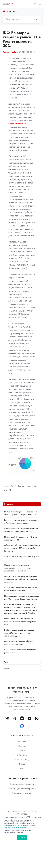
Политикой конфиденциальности (15, 827)
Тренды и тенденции (27, 486)
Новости (22, 746)
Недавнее (8, 504)
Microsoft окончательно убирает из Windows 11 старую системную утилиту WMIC (20, 621)
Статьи (22, 750)
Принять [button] (22, 837)
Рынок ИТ (7, 490)
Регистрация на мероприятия (22, 788)
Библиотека (22, 755)
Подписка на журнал (22, 793)
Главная (22, 741)
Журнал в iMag (22, 759)
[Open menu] (40, 4)
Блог (22, 768)
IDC (11, 486)
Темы (6, 662)
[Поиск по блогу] (37, 19)
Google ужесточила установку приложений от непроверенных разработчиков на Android (17, 568)
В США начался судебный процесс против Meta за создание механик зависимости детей (19, 633)
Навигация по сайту (22, 735)
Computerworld (15, 123)
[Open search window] (35, 4)
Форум (22, 764)
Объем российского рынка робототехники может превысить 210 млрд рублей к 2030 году (22, 548)
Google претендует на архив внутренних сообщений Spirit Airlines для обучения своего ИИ (21, 579)
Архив (6, 668)
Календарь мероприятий (22, 784)
